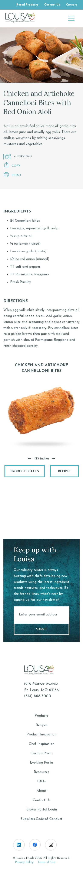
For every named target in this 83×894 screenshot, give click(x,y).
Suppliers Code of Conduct (41, 819)
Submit (41, 629)
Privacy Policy (24, 862)
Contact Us (41, 800)
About (41, 791)
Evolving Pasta (41, 762)
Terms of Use (46, 862)
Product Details (24, 471)
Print (16, 175)
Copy (16, 166)
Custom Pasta (41, 753)
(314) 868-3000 (37, 696)
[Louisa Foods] (22, 17)
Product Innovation (41, 734)
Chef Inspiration (41, 744)
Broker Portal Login (41, 809)
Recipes (64, 471)
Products (41, 716)
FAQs (41, 781)
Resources (41, 772)
